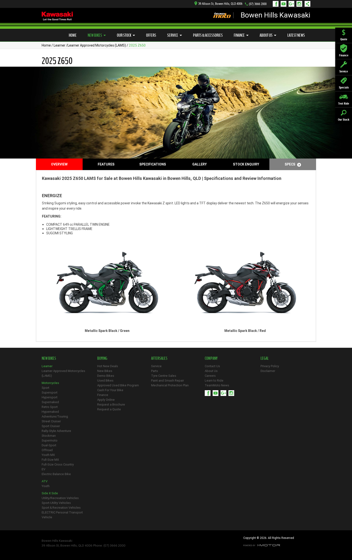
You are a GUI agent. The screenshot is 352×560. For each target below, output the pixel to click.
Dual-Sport (49, 445)
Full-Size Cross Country (58, 464)
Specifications (152, 164)
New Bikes (95, 35)
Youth (46, 486)
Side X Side (50, 493)
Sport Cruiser (51, 426)
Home (73, 35)
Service (172, 35)
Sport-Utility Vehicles (56, 503)
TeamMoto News (217, 385)
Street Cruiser (51, 421)
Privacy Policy (270, 366)
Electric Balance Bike (56, 474)
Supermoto (49, 440)
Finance (239, 35)
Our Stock (124, 35)
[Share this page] (306, 4)
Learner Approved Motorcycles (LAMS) (97, 45)
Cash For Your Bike (110, 390)
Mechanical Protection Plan (170, 385)
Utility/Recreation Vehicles (60, 498)
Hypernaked (50, 412)
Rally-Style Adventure (56, 431)
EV (43, 469)
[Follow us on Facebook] (277, 4)
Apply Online (106, 400)
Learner (59, 45)
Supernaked (50, 402)
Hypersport (49, 397)
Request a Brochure (111, 404)
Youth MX (48, 455)
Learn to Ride (214, 380)
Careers (210, 376)
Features (106, 164)
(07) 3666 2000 (258, 4)
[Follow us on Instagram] (300, 4)
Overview (59, 164)
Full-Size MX (50, 460)
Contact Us (212, 366)
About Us (266, 35)
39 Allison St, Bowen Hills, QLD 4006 (220, 4)
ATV (44, 481)
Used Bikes (105, 380)
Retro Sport (50, 407)
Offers (151, 35)
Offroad (47, 450)
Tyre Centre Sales (163, 376)
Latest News (296, 35)
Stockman (49, 436)
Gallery (199, 164)
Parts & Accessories (208, 35)
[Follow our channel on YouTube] (285, 4)
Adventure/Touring (55, 416)
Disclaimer (268, 371)
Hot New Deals (107, 366)
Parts (154, 371)
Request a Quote (109, 409)
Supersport (49, 392)
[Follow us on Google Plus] (292, 4)
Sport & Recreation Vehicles (61, 508)
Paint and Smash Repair (167, 380)
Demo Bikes (105, 376)
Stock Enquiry (246, 164)
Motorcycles (50, 383)
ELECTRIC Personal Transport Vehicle (62, 514)
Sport (45, 388)
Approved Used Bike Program (118, 385)
